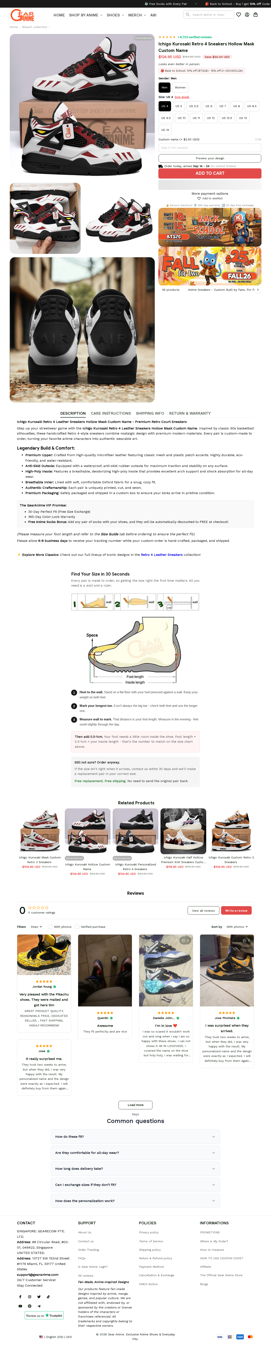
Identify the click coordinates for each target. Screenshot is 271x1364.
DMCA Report (26, 1336)
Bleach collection (34, 27)
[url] (37, 1274)
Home (14, 27)
